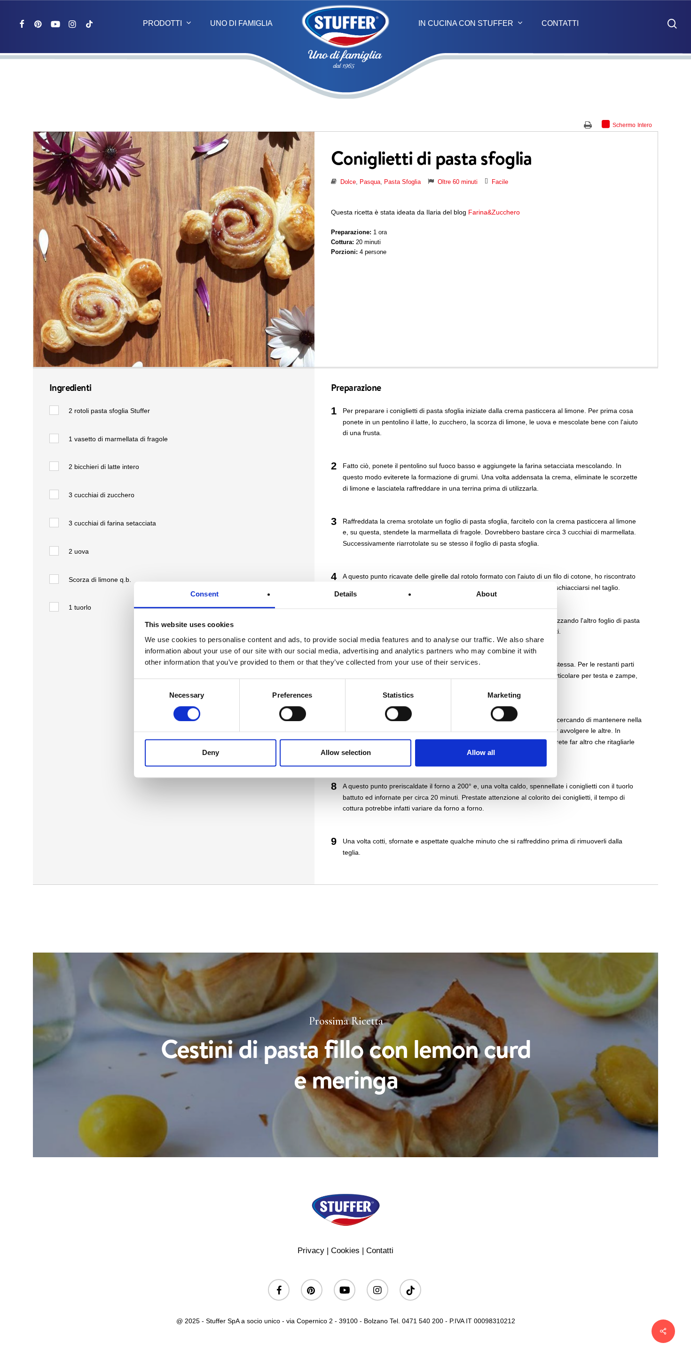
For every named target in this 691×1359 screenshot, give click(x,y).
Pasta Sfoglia (402, 181)
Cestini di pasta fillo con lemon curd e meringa (345, 1055)
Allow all (481, 753)
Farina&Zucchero (494, 212)
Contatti (379, 1250)
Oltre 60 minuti (458, 181)
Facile (500, 181)
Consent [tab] (204, 594)
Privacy (311, 1250)
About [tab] (486, 594)
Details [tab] (345, 594)
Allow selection (346, 753)
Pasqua (370, 181)
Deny (210, 753)
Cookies (345, 1250)
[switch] (292, 713)
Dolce (348, 181)
